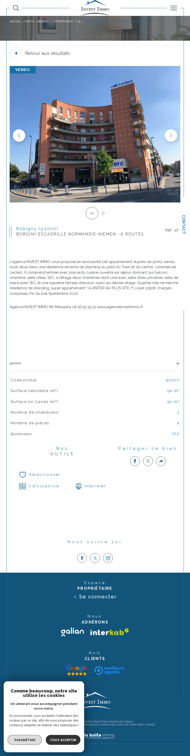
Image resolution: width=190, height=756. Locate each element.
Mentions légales (86, 724)
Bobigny (43, 21)
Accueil (15, 21)
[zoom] (95, 201)
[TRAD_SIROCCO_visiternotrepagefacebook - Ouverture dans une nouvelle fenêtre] (82, 558)
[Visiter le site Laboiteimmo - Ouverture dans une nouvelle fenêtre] (95, 741)
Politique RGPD (133, 724)
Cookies (150, 724)
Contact (183, 224)
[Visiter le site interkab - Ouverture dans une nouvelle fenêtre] (109, 631)
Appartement (63, 21)
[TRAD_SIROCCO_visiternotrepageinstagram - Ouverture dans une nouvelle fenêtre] (108, 558)
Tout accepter (63, 740)
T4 (78, 21)
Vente (29, 21)
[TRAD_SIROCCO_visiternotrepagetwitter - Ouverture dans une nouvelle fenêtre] (95, 558)
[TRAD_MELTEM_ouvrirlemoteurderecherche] (16, 8)
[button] (171, 135)
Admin (104, 724)
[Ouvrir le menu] (173, 8)
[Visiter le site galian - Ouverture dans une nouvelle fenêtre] (72, 631)
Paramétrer (24, 740)
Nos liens (116, 724)
